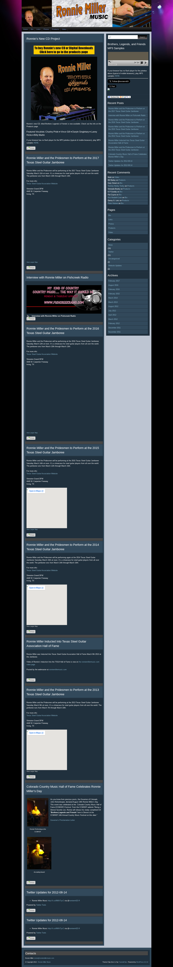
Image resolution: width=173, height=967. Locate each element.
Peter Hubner (113, 203)
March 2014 (113, 298)
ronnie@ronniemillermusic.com (44, 958)
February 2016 (114, 289)
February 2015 (114, 294)
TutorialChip (123, 962)
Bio (32, 29)
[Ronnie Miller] (109, 90)
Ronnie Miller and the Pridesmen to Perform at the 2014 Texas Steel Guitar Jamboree (126, 134)
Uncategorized (114, 259)
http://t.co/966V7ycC (56, 901)
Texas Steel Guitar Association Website (42, 184)
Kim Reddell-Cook (115, 198)
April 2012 (112, 315)
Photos (46, 29)
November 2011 (114, 332)
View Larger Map (32, 262)
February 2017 (114, 281)
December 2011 (114, 328)
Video (64, 29)
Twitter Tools (41, 905)
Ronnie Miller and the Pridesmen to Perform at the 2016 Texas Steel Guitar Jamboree (126, 121)
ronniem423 (73, 901)
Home (25, 29)
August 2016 (113, 285)
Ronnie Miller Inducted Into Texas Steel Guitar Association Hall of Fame (126, 141)
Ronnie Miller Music (44, 962)
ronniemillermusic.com (58, 670)
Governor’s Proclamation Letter (62, 820)
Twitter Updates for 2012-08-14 (46, 892)
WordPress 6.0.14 (142, 962)
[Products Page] (64, 88)
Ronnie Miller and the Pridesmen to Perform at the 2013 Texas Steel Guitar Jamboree (126, 148)
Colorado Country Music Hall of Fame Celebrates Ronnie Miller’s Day (127, 155)
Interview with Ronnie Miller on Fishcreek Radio (57, 277)
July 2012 (112, 311)
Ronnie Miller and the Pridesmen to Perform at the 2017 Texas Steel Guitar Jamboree (126, 110)
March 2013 (113, 302)
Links (38, 29)
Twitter (111, 252)
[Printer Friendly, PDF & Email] (31, 149)
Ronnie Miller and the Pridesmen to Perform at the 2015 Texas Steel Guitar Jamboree (126, 128)
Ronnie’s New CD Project (43, 38)
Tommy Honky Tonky (116, 186)
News (110, 245)
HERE (36, 143)
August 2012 (113, 306)
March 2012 (113, 319)
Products (55, 29)
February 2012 (114, 323)
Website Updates (115, 266)
